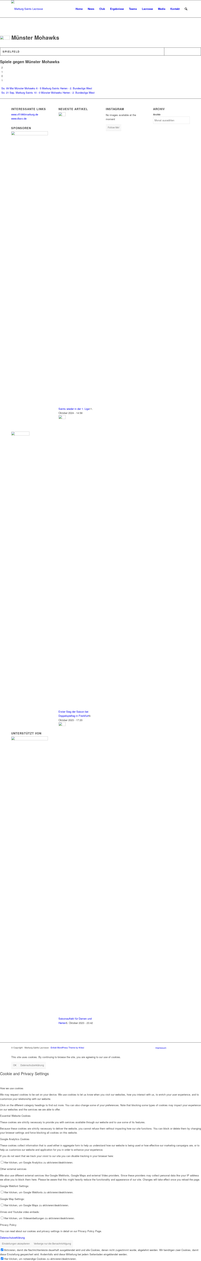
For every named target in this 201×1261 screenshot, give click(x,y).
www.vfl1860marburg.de (24, 114)
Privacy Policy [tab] (8, 1225)
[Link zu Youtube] (187, 1047)
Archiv (157, 114)
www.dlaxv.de (18, 118)
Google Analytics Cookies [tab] (14, 1139)
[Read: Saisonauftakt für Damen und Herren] (62, 725)
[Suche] (186, 8)
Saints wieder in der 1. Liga (73, 409)
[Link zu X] (181, 1047)
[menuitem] (79, 8)
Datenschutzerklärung (32, 1065)
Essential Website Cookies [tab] (15, 1116)
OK (14, 1065)
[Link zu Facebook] (175, 1047)
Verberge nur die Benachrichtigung (52, 1243)
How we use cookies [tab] (11, 1088)
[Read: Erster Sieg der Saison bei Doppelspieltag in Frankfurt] (62, 418)
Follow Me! (113, 127)
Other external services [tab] (13, 1169)
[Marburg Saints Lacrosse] (27, 8)
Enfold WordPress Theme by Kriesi (67, 1047)
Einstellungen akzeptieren (16, 1243)
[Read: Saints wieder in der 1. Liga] (62, 115)
